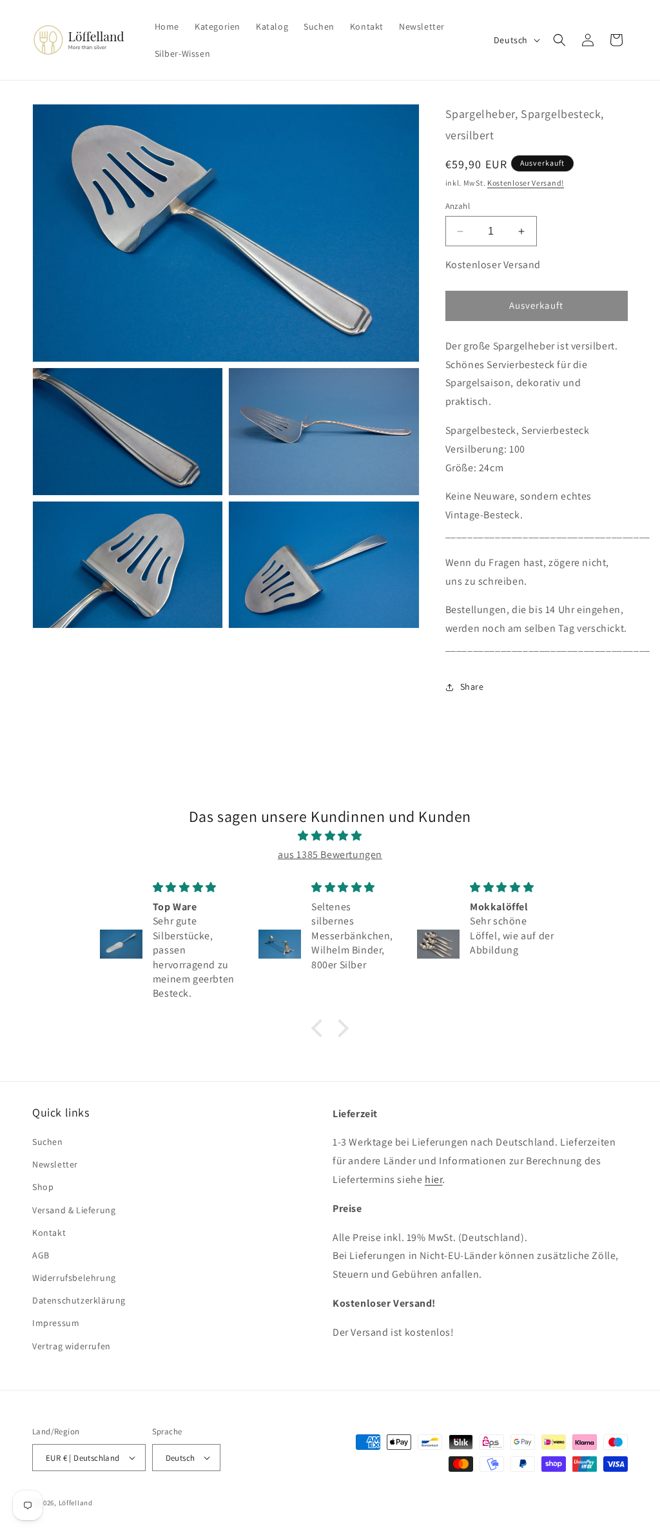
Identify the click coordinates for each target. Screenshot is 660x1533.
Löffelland (76, 1502)
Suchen (47, 1141)
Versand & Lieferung (73, 1210)
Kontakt (49, 1232)
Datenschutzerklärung (79, 1300)
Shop (42, 1187)
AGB (41, 1255)
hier (433, 1179)
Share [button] (472, 686)
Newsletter (55, 1164)
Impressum (55, 1323)
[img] (330, 836)
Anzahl (457, 205)
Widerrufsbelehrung (74, 1278)
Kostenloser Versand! (525, 183)
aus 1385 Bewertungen (330, 854)
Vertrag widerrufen (71, 1346)
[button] (559, 40)
